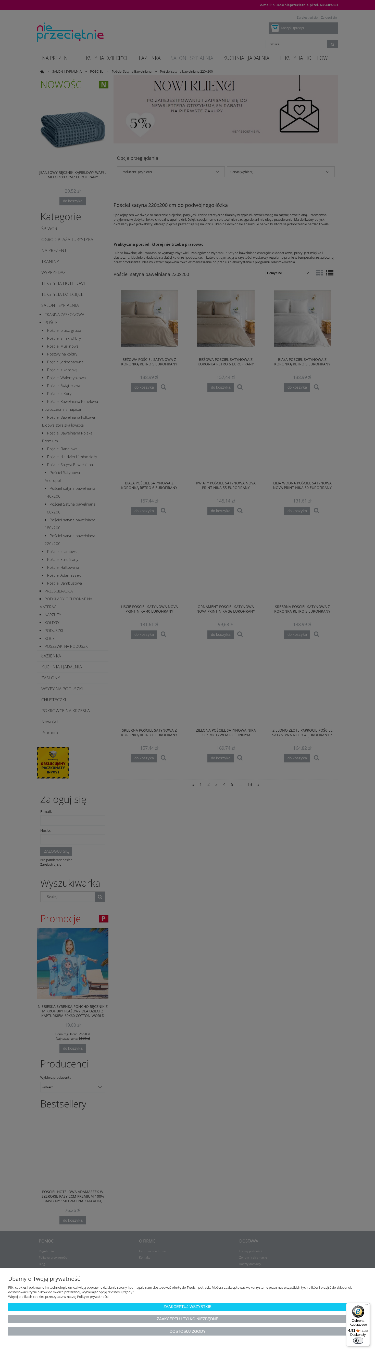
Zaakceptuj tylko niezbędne (187, 1319)
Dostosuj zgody (188, 1331)
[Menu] (367, 1306)
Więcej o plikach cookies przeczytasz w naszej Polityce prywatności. (58, 1296)
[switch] (358, 1341)
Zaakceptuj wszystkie (187, 1306)
